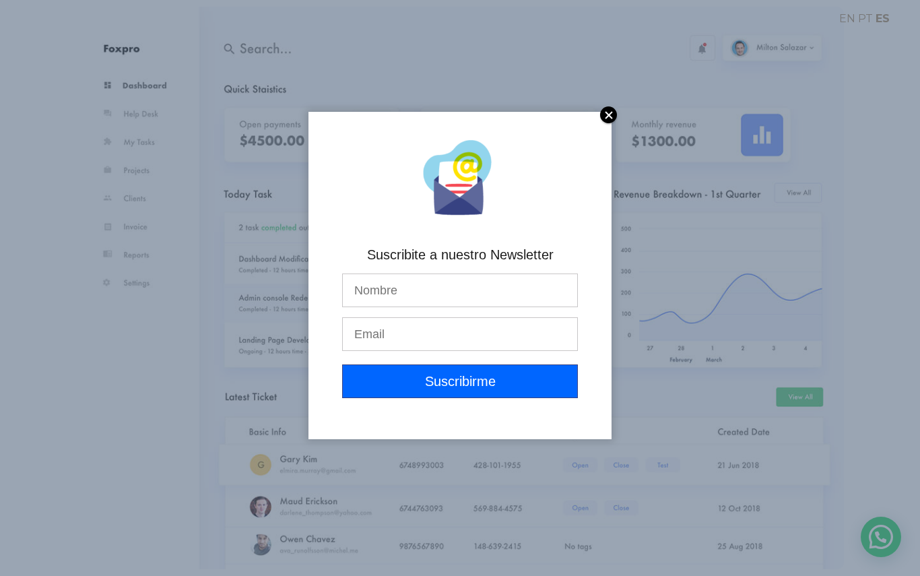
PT (865, 18)
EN (847, 18)
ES (883, 18)
